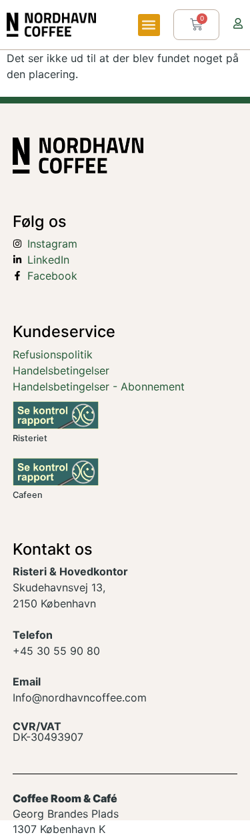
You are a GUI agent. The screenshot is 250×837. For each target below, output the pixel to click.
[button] (149, 25)
